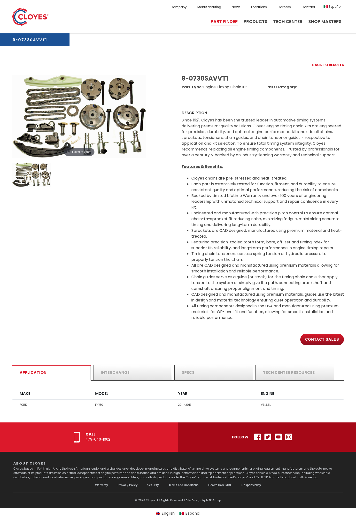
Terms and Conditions (184, 485)
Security (153, 485)
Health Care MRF (220, 485)
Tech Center (287, 21)
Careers (284, 7)
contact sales (322, 339)
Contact (308, 7)
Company (178, 7)
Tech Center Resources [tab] (289, 372)
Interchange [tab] (115, 372)
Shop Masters (324, 21)
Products (255, 21)
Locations (259, 7)
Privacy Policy (128, 485)
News (236, 7)
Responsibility (251, 485)
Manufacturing (209, 7)
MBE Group (213, 500)
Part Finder (224, 21)
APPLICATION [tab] (33, 372)
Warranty (101, 485)
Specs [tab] (188, 372)
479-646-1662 (97, 439)
